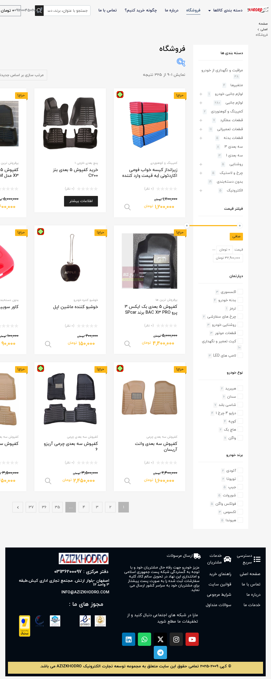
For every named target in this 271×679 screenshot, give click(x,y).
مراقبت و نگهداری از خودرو (222, 70)
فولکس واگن (225, 503)
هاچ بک (230, 429)
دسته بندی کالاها (227, 10)
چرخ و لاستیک (231, 173)
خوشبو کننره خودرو (86, 300)
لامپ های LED (224, 355)
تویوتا (231, 478)
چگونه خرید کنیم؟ (141, 10)
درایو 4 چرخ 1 (226, 413)
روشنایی (236, 164)
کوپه (232, 421)
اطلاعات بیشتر (81, 201)
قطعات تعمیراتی (230, 129)
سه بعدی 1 (234, 155)
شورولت (229, 495)
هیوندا (231, 520)
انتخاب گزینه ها (127, 207)
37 (31, 507)
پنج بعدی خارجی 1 (86, 163)
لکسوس (229, 512)
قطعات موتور (225, 333)
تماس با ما (107, 10)
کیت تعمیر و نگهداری (219, 341)
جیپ (232, 487)
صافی (236, 236)
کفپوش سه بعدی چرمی (161, 437)
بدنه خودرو (227, 300)
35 (57, 507)
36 (44, 507)
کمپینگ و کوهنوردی (163, 163)
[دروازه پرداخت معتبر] (24, 635)
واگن (232, 438)
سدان (231, 396)
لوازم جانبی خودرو (229, 94)
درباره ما (171, 10)
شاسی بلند (227, 405)
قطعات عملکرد (231, 120)
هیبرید (230, 388)
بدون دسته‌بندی (230, 181)
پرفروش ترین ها (166, 300)
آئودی (231, 470)
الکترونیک (235, 190)
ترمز (232, 308)
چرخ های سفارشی (221, 316)
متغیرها (237, 85)
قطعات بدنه (233, 138)
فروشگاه (193, 10)
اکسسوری (228, 292)
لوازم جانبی (234, 102)
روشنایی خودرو (224, 324)
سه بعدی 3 (233, 146)
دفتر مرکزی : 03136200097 (81, 571)
